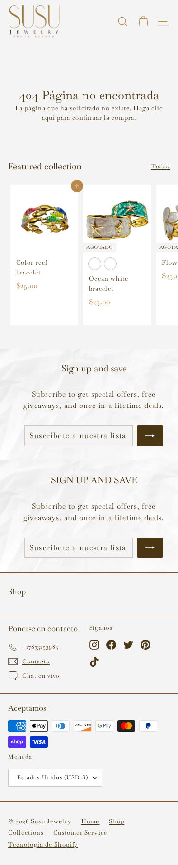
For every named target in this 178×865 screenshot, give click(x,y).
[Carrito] (143, 21)
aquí (48, 118)
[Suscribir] (150, 435)
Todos (160, 166)
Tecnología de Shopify (43, 844)
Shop (116, 821)
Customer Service (80, 833)
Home (90, 821)
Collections (26, 833)
